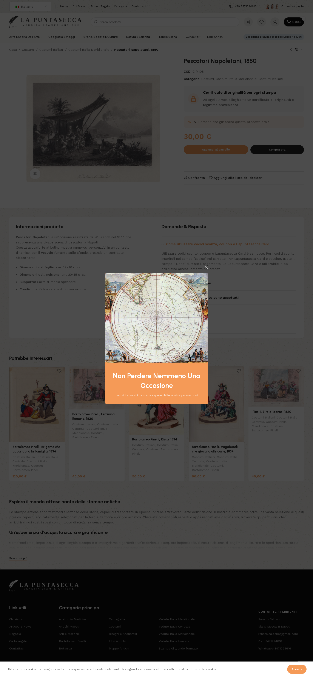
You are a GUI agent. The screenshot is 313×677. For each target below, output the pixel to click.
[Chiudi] (206, 267)
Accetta (296, 669)
